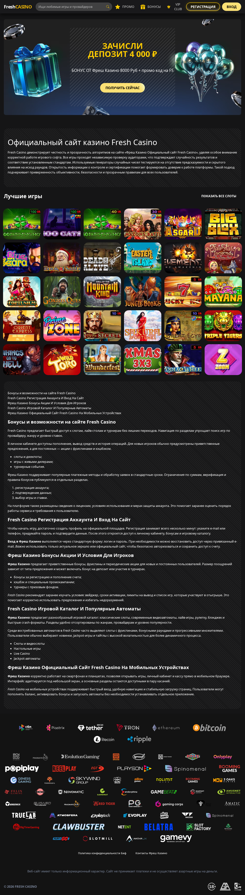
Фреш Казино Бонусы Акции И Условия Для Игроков (47, 403)
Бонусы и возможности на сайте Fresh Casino (42, 393)
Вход (232, 6)
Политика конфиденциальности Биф (102, 853)
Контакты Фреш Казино (151, 853)
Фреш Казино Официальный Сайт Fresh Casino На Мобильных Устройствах (64, 413)
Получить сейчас (122, 87)
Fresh (18, 6)
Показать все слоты (218, 196)
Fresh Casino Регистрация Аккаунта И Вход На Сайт (46, 398)
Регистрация (203, 6)
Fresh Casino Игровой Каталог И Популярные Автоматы (49, 408)
